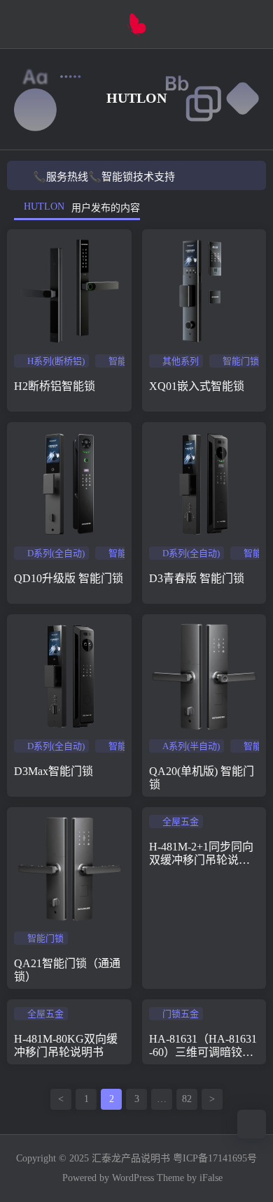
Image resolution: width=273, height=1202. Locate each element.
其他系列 (180, 361)
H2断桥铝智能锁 (54, 386)
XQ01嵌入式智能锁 (196, 386)
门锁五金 (180, 1013)
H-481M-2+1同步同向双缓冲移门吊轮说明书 (201, 860)
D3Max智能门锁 (53, 771)
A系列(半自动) (191, 746)
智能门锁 (126, 361)
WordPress (133, 1178)
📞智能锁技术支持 (131, 176)
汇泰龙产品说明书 (131, 1158)
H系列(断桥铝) (56, 361)
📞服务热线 (60, 176)
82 (187, 1099)
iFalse (211, 1178)
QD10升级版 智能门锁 (68, 578)
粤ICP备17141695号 (215, 1158)
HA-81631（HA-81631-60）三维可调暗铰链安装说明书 (203, 1052)
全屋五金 (180, 821)
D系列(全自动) (56, 553)
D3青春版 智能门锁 (196, 578)
